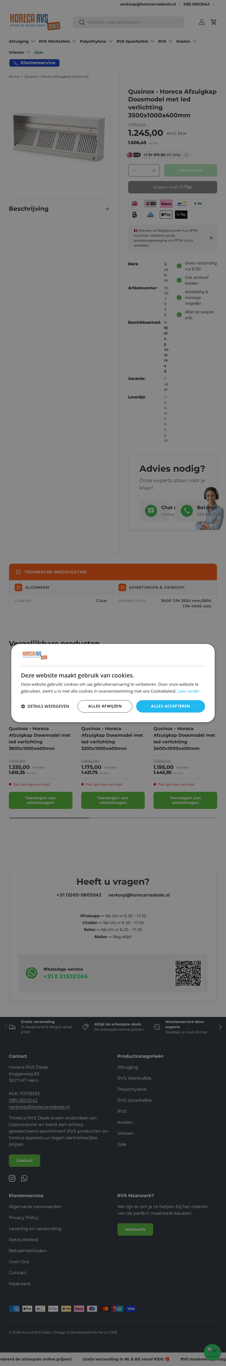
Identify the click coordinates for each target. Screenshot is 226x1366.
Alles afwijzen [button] (105, 706)
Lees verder (188, 691)
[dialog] (113, 683)
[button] (45, 706)
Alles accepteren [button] (170, 706)
